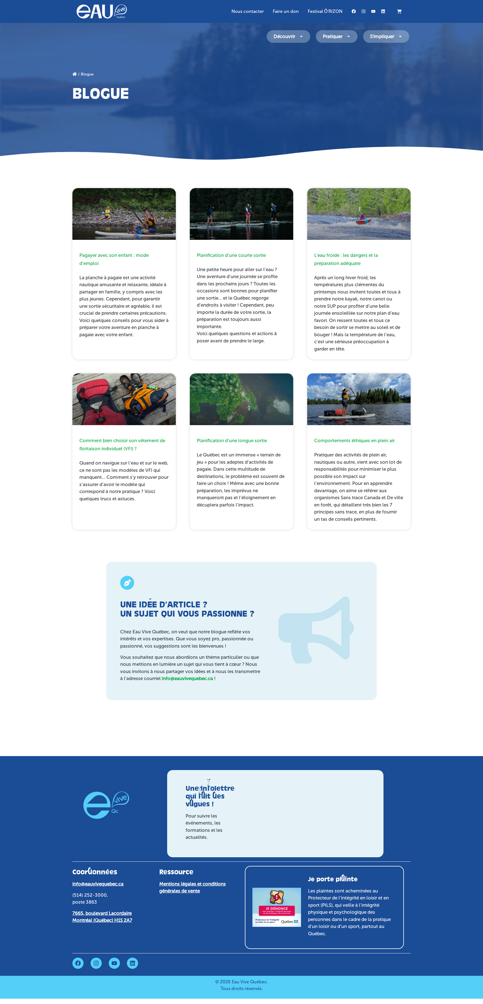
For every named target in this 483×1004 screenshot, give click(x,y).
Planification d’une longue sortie (232, 440)
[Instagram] (363, 11)
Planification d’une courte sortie (231, 255)
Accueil (74, 74)
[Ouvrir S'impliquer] (400, 36)
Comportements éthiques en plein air (354, 440)
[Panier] (399, 11)
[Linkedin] (383, 11)
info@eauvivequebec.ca (187, 678)
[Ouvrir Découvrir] (301, 36)
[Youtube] (373, 11)
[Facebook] (354, 11)
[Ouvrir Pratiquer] (349, 36)
